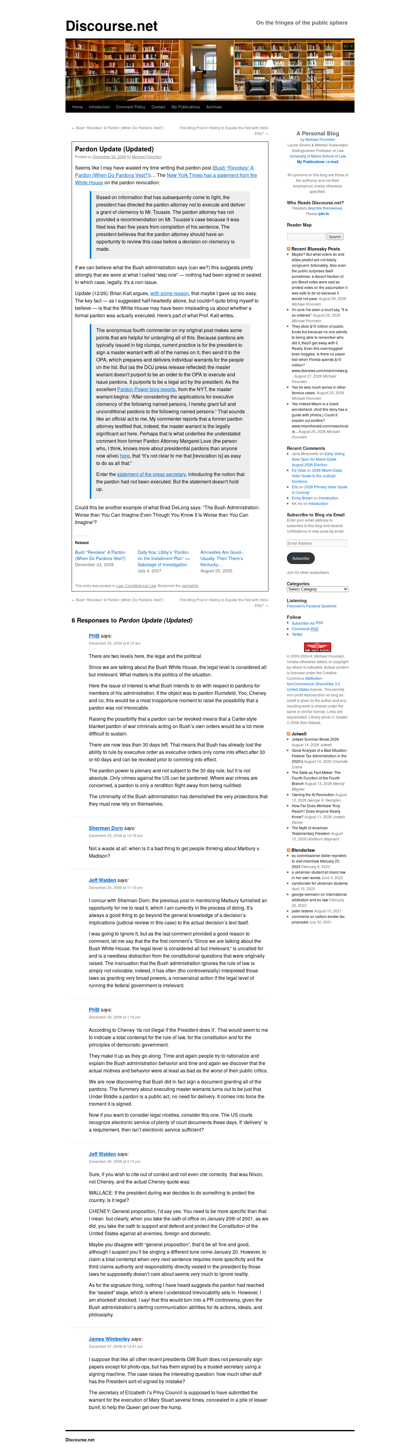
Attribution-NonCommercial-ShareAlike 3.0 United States (313, 683)
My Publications (186, 107)
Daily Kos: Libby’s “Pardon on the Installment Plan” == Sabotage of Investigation (164, 558)
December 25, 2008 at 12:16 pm (116, 835)
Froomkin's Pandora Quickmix (312, 605)
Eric (295, 486)
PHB (94, 635)
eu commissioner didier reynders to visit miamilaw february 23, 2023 (319, 861)
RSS (319, 622)
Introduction (99, 107)
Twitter (297, 634)
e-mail (332, 161)
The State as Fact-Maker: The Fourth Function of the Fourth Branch (316, 778)
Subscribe (300, 558)
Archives (214, 107)
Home (77, 107)
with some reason (169, 293)
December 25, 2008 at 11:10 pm (116, 887)
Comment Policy (130, 107)
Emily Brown (302, 497)
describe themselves (325, 207)
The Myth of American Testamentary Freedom (311, 830)
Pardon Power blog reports (146, 389)
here (125, 455)
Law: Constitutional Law (136, 585)
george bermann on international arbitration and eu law (319, 896)
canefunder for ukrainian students (320, 883)
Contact (158, 107)
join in (324, 213)
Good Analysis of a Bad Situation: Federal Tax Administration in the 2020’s (319, 755)
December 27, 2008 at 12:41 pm (116, 1346)
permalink (190, 585)
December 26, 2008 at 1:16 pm (115, 1016)
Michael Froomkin (147, 156)
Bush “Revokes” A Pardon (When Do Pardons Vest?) (118, 127)
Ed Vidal (299, 470)
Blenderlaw (303, 850)
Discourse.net (111, 25)
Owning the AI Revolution (313, 794)
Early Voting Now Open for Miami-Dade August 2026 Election (318, 459)
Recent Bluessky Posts (315, 249)
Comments (305, 628)
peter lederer (302, 910)
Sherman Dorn (106, 827)
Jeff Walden (102, 879)
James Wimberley (109, 1338)
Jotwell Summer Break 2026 (315, 739)
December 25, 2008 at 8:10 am (115, 643)
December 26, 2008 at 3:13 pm (115, 1161)
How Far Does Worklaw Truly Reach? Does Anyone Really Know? (316, 811)
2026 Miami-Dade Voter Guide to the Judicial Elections (317, 475)
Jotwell (299, 734)
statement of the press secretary (151, 474)
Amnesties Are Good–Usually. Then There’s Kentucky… (221, 558)
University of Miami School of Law (318, 155)
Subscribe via (303, 623)
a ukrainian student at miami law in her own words (319, 874)
